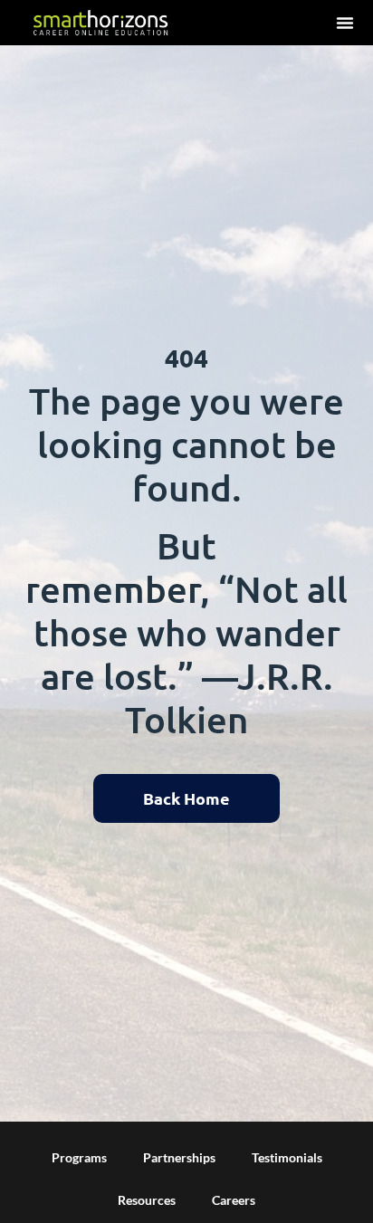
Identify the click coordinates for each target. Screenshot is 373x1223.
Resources (147, 1200)
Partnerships (179, 1157)
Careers (233, 1200)
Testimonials (287, 1157)
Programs (79, 1157)
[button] (345, 22)
